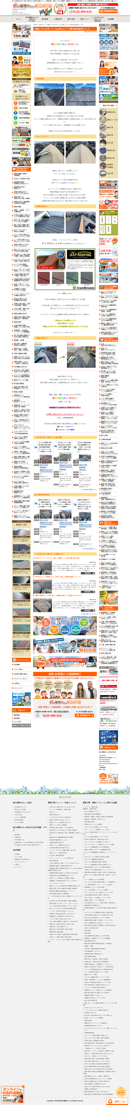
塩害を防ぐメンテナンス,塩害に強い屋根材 (22, 405)
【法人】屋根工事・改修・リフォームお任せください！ (65, 863)
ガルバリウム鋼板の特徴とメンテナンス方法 (22, 447)
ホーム (18, 19)
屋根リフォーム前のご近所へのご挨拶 (107, 537)
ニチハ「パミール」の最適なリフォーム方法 (96, 829)
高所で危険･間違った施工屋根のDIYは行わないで (22, 457)
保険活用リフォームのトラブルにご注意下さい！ (98, 1045)
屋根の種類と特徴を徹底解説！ (20, 174)
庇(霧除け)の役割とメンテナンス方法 (20, 289)
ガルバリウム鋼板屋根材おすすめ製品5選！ (109, 319)
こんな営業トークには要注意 (108, 555)
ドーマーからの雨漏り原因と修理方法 (21, 482)
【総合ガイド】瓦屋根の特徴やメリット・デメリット (99, 869)
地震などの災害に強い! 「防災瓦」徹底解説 (108, 480)
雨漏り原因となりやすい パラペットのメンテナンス (64, 903)
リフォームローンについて (57, 883)
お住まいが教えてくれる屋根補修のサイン (109, 367)
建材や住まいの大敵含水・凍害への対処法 (21, 349)
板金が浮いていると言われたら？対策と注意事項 (109, 568)
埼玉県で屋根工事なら (21, 674)
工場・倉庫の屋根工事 (108, 644)
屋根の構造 (17, 206)
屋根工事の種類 (108, 105)
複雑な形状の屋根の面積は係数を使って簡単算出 (98, 943)
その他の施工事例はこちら (89, 489)
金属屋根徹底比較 (89, 1032)
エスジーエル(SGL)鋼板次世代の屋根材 (21, 442)
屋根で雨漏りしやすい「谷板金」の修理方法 (21, 362)
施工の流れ (71, 19)
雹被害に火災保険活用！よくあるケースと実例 (109, 512)
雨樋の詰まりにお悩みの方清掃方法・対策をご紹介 (109, 631)
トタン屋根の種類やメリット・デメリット (108, 399)
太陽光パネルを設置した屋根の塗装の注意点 (109, 408)
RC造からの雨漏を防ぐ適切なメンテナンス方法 (97, 982)
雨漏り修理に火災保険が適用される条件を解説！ (109, 507)
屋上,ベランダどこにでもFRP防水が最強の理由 (22, 250)
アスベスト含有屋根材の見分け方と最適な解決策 (22, 375)
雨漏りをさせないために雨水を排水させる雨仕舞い (98, 1069)
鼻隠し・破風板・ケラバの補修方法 (22, 210)
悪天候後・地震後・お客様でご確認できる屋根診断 (98, 816)
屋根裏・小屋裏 (19, 340)
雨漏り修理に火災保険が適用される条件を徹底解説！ (99, 1094)
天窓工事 (110, 173)
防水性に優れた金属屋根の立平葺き (94, 1040)
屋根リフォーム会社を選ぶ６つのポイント (109, 444)
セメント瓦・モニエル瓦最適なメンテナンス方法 (22, 270)
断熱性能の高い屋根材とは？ (19, 491)
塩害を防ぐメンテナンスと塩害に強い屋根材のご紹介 (99, 1051)
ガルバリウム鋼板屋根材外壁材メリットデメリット (109, 328)
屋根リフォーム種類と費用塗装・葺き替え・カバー (109, 381)
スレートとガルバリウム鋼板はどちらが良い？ (109, 292)
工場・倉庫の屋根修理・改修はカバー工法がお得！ (109, 622)
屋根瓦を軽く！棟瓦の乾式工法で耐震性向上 (108, 471)
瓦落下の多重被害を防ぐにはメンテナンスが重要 (109, 457)
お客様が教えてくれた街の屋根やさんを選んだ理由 (29, 842)
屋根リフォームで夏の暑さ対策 (58, 853)
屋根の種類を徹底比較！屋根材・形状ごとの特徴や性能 (99, 872)
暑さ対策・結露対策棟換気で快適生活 (95, 948)
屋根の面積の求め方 (20, 313)
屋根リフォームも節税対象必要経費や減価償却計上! (109, 662)
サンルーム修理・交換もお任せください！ (109, 617)
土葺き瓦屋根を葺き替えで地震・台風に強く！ (22, 274)
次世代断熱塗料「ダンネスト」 (106, 493)
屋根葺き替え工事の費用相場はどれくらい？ (109, 358)
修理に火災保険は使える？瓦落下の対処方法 (109, 461)
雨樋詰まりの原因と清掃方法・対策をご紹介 (62, 924)
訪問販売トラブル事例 (108, 559)
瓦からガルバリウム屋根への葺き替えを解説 (109, 301)
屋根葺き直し (111, 150)
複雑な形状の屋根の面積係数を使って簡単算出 (22, 317)
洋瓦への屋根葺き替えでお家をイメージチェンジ (22, 420)
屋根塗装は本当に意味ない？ (19, 187)
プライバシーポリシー (21, 678)
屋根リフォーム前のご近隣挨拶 (58, 825)
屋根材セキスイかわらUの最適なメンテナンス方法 (109, 422)
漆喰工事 (110, 127)
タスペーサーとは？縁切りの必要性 (20, 230)
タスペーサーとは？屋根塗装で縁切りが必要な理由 (98, 912)
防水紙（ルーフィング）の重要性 (93, 1018)
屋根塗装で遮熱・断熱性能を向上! (108, 498)
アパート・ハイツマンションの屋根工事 (108, 649)
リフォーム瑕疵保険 (20, 817)
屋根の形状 (17, 322)
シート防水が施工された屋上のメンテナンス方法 (22, 240)
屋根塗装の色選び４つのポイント (106, 489)
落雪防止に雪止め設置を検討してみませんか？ (63, 913)
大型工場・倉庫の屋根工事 (57, 855)
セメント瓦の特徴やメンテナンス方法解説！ (22, 265)
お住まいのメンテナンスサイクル (93, 1007)
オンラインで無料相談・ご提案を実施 (60, 809)
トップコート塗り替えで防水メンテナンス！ (22, 511)
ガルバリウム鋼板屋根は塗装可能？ (109, 305)
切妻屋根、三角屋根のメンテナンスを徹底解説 (22, 331)
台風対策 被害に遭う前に (56, 842)
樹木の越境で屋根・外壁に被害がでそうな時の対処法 (109, 577)
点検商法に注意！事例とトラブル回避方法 (61, 827)
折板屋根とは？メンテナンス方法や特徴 (109, 403)
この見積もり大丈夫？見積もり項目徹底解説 (108, 546)
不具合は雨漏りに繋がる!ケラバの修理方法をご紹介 (98, 915)
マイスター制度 (19, 822)
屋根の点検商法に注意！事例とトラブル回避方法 (109, 563)
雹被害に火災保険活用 (90, 1089)
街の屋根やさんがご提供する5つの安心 (32, 19)
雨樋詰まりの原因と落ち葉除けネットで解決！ (109, 636)
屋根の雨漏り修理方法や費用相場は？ (22, 467)
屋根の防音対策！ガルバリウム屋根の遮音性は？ (109, 333)
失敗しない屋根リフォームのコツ (108, 349)
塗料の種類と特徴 (108, 680)
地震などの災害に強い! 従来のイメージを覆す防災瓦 (99, 966)
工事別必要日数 (106, 439)
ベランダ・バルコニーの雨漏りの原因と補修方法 (22, 260)
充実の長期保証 (19, 820)
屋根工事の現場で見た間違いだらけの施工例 (108, 484)
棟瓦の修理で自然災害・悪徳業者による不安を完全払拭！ (100, 925)
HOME (35, 24)
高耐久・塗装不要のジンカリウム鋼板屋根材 (22, 452)
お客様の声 (58, 19)
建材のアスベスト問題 (21, 380)
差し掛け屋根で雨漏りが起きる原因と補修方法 (97, 1066)
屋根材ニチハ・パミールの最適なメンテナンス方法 (109, 417)
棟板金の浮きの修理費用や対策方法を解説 (22, 202)
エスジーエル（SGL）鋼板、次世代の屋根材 (96, 1038)
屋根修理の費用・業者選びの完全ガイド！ (22, 182)
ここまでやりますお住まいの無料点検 (98, 19)
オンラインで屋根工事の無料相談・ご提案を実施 (109, 527)
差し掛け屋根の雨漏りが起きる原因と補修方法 (22, 336)
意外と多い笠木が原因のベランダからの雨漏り (22, 220)
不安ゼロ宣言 (18, 814)
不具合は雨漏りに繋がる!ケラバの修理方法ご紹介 (22, 215)
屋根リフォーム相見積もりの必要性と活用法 (62, 878)
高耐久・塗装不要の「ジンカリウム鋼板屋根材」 (98, 979)
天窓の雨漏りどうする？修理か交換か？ (22, 486)
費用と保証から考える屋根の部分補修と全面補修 (63, 888)
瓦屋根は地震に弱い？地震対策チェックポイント (109, 475)
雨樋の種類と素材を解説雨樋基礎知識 (22, 501)
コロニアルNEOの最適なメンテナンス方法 (109, 426)
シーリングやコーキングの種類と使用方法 (22, 294)
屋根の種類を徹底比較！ (105, 376)
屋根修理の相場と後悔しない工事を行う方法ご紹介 (64, 873)
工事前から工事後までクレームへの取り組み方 (109, 541)
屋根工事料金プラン (55, 814)
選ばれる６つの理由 (20, 809)
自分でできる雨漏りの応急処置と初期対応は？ (109, 503)
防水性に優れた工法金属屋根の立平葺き (20, 299)
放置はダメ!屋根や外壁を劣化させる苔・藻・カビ (22, 410)
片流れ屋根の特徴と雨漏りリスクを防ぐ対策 (22, 326)
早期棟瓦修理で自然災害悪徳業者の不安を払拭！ (22, 279)
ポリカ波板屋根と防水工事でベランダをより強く (109, 626)
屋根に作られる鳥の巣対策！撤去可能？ (109, 640)
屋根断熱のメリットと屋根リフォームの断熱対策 (22, 496)
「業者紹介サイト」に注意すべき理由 (108, 586)
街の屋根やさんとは (20, 807)
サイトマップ (18, 688)
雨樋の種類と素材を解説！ (57, 932)
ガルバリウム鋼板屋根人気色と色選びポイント (109, 314)
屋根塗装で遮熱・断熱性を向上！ (93, 954)
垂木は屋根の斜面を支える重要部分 (59, 893)
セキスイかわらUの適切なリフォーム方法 (96, 827)
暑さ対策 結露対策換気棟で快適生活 (20, 344)
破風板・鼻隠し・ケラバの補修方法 (94, 900)
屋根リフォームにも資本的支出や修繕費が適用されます (65, 886)
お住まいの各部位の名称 (22, 178)
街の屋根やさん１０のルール (23, 812)
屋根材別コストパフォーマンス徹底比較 (22, 396)
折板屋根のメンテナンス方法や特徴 (94, 887)
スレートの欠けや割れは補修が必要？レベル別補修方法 (99, 882)
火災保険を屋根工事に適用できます (59, 847)
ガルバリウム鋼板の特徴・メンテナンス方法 (96, 977)
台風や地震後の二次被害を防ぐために (109, 466)
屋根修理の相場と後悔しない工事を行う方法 (108, 353)
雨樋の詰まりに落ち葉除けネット (59, 926)
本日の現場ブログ (19, 839)
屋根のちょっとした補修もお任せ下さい (61, 822)
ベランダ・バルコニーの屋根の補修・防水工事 (63, 850)
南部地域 (17, 715)
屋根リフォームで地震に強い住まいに (60, 845)
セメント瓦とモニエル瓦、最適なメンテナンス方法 (98, 892)
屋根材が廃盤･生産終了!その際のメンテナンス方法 (98, 920)
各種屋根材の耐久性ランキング (93, 1025)
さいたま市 (17, 721)
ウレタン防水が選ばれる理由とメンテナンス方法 (22, 235)
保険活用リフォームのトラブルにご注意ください (109, 582)
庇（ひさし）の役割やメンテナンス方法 (22, 477)
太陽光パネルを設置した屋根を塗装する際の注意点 (64, 934)
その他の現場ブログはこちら (89, 614)
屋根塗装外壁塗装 (110, 166)
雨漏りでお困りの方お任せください (59, 820)
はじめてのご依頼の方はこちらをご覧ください (63, 807)
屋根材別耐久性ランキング (19, 400)
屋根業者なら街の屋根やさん (23, 859)
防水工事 (110, 143)
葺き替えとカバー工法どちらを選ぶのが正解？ (109, 371)
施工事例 (45, 19)
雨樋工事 (110, 135)
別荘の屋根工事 (106, 653)
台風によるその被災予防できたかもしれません (109, 452)
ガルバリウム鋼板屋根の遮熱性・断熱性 (109, 310)
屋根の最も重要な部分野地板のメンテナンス (21, 387)
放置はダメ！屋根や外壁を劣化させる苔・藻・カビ (98, 1053)
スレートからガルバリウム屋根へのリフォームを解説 (109, 296)
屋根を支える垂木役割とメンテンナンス (21, 462)
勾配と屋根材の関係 (20, 353)
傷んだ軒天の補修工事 (90, 1000)
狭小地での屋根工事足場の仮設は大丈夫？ (108, 431)
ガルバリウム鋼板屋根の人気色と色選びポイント (98, 864)
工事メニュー (84, 19)
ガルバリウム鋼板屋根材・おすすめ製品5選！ (97, 847)
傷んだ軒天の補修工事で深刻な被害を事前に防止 (22, 225)
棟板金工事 (111, 158)
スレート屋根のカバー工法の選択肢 (109, 385)
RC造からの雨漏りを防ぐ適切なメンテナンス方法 (22, 472)
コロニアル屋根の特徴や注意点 (106, 394)
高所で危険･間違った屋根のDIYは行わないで (96, 985)
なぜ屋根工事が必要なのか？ (109, 344)
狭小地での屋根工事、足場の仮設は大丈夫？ (96, 839)
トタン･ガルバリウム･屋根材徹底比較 (21, 432)
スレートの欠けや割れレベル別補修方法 (108, 390)
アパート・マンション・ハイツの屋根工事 (61, 858)
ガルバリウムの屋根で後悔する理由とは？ (21, 437)
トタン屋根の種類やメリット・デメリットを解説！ (98, 884)
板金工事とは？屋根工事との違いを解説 (22, 197)
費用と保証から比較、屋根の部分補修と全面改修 (109, 362)
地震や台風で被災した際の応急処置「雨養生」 (22, 304)
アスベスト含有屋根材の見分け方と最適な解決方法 (98, 969)
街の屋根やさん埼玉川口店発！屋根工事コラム (28, 845)
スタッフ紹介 (18, 669)
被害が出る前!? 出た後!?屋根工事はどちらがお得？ (109, 550)
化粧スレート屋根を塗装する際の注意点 (107, 413)
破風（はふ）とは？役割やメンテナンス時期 (22, 516)
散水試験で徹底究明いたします (58, 840)
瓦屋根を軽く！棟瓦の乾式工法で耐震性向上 (96, 961)
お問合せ (17, 683)
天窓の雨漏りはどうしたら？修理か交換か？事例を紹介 (99, 902)
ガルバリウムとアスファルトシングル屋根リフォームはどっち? (22, 426)
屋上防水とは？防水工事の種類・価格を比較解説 (22, 255)
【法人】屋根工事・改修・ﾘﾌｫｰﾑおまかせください (109, 657)
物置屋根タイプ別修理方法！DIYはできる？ (108, 613)
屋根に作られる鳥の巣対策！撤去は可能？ (61, 929)
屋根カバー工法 (112, 120)
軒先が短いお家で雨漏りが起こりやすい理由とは (22, 370)
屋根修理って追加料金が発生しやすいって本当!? (109, 573)
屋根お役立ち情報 (106, 448)
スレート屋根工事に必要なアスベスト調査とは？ (22, 506)
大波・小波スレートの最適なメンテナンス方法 (22, 284)
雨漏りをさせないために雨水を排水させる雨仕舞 (22, 357)
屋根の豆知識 (18, 392)
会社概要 (111, 19)
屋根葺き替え (111, 112)
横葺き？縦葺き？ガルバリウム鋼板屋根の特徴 (109, 324)
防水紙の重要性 (19, 383)
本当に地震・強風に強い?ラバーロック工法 (22, 309)
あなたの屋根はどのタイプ (91, 811)
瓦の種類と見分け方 (20, 367)
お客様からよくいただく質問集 (93, 824)
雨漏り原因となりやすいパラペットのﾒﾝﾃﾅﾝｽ (22, 245)
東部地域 (17, 718)
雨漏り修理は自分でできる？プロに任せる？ (22, 192)
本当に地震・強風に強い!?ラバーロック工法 (96, 1061)
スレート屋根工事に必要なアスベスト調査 (96, 972)
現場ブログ (42, 24)
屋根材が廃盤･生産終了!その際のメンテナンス (21, 415)
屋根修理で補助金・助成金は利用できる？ (108, 516)
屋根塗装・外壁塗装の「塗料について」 (95, 819)
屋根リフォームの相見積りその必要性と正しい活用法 (109, 532)
